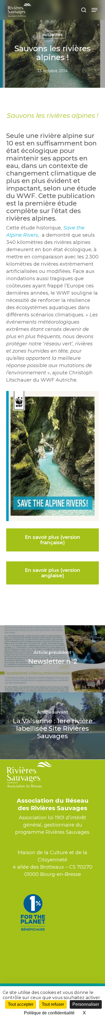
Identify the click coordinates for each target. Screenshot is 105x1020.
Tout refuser (53, 1004)
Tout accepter (20, 1004)
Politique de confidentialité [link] (49, 1013)
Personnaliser (85, 1004)
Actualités (52, 34)
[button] (94, 10)
